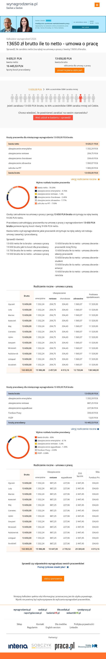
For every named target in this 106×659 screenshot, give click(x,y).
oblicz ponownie (53, 578)
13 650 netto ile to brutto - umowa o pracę (27, 243)
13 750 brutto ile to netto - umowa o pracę (27, 250)
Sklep (19, 624)
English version (53, 627)
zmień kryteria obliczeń (69, 70)
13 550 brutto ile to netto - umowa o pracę (27, 253)
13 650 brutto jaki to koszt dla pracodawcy (27, 246)
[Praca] (42, 646)
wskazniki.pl (74, 612)
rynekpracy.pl (84, 609)
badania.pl (53, 612)
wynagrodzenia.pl (22, 609)
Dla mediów (61, 624)
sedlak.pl (42, 609)
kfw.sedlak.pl (63, 609)
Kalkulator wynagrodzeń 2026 (21, 38)
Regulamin (32, 627)
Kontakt (40, 624)
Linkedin (74, 627)
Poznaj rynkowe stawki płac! (51, 566)
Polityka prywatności (84, 624)
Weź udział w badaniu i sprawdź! (53, 117)
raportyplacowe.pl (33, 612)
